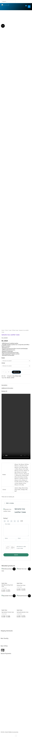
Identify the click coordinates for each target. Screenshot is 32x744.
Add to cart (16, 372)
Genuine (8, 377)
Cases (10, 330)
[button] (21, 6)
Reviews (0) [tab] (4, 391)
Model (3, 358)
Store (6, 330)
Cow (5, 377)
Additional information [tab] (7, 388)
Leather (12, 377)
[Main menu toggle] (29, 6)
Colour (3, 363)
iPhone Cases (15, 330)
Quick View (4, 583)
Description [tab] (4, 385)
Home (3, 330)
